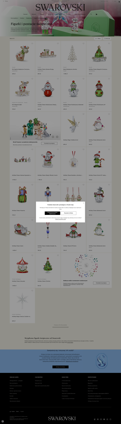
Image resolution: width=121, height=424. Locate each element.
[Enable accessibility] (2, 421)
